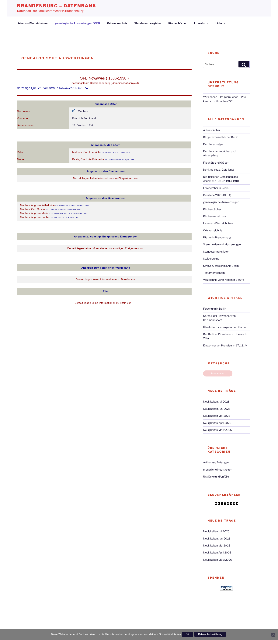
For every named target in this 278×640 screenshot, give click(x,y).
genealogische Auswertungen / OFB (77, 23)
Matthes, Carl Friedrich (86, 152)
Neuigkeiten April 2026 (217, 422)
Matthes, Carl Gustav (32, 209)
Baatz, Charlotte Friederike (88, 159)
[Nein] (273, 635)
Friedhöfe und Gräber (215, 162)
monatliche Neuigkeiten (217, 469)
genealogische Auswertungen (221, 202)
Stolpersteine (211, 258)
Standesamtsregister (147, 23)
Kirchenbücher (177, 23)
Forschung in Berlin (214, 308)
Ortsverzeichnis (117, 23)
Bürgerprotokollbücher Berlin (220, 137)
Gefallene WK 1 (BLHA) (217, 195)
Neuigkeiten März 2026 (217, 429)
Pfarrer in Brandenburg (217, 237)
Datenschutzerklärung (210, 634)
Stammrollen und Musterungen (222, 244)
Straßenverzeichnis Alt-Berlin (221, 265)
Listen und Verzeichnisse (31, 23)
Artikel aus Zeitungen (216, 462)
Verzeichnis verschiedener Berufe (223, 279)
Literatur (200, 23)
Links (218, 23)
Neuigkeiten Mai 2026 (216, 415)
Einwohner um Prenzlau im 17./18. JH (225, 345)
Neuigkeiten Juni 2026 (216, 408)
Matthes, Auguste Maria (34, 213)
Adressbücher (211, 130)
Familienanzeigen (213, 144)
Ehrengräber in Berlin (215, 187)
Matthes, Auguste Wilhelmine (37, 205)
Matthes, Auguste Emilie (34, 217)
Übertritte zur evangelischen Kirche (224, 327)
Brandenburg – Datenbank (56, 6)
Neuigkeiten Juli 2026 (216, 401)
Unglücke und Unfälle (216, 476)
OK (187, 634)
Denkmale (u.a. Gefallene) (218, 169)
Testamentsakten (214, 272)
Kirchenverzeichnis (214, 216)
